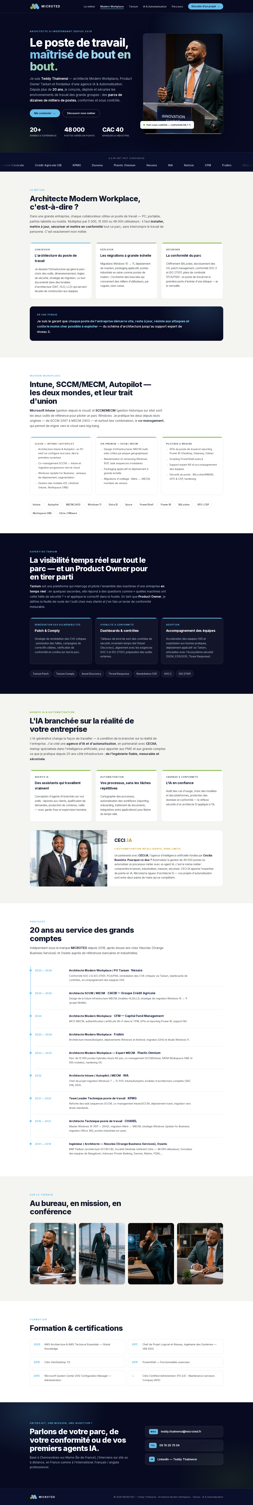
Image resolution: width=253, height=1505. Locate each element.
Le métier (89, 6)
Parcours (177, 6)
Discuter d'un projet (206, 6)
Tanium (133, 6)
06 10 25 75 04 (165, 1445)
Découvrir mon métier (81, 113)
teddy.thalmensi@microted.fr (176, 1431)
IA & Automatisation (155, 6)
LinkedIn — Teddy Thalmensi (174, 1459)
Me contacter (45, 113)
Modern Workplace (112, 6)
